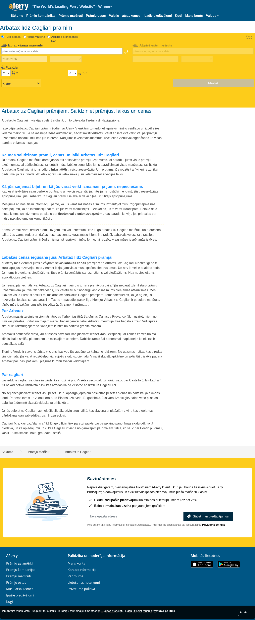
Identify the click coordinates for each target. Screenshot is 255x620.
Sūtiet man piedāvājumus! (211, 516)
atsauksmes (131, 15)
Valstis (114, 15)
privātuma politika (163, 610)
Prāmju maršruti (71, 15)
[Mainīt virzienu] (126, 53)
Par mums (75, 576)
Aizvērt (244, 612)
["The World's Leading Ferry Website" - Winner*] (18, 7)
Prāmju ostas (96, 15)
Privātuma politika (213, 524)
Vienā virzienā (36, 36)
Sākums (17, 15)
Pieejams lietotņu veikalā (202, 564)
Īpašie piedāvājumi (158, 15)
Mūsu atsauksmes (19, 589)
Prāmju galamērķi (19, 563)
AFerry (12, 555)
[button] (212, 16)
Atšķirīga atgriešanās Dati (64, 38)
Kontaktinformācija (82, 570)
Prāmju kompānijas (40, 15)
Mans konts (194, 15)
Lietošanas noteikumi (84, 582)
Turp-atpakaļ (13, 36)
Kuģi (178, 15)
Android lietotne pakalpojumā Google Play (229, 564)
